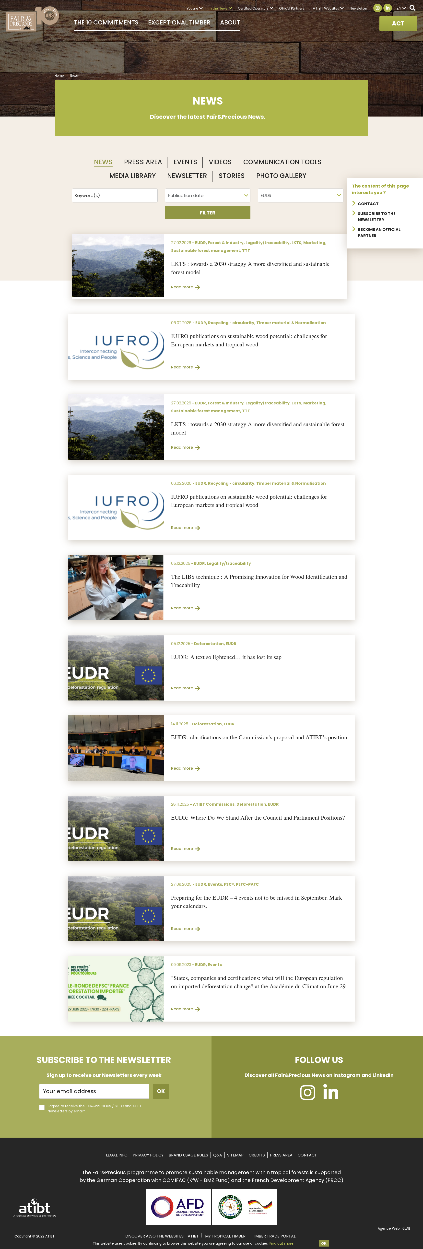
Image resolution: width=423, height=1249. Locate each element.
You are (192, 8)
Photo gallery (281, 175)
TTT (246, 250)
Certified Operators (253, 8)
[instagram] (307, 1097)
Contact (368, 204)
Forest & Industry (226, 243)
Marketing (314, 243)
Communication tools (282, 162)
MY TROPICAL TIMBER (225, 1236)
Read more (182, 287)
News (103, 162)
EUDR (200, 243)
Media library (132, 175)
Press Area (143, 162)
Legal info (117, 1155)
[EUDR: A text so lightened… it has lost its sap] (116, 668)
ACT (398, 23)
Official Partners (291, 8)
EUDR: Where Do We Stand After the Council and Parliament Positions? (258, 817)
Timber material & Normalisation (291, 323)
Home (59, 75)
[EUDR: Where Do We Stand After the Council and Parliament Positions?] (116, 828)
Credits (257, 1155)
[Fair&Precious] (32, 19)
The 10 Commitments (106, 22)
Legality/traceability (268, 243)
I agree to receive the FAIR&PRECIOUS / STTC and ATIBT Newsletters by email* (95, 1109)
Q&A (217, 1155)
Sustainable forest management (205, 250)
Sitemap (235, 1155)
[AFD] (178, 1223)
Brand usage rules (188, 1155)
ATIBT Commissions (214, 804)
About (230, 22)
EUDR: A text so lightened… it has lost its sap (226, 657)
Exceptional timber (179, 22)
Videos (220, 162)
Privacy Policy (148, 1155)
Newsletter (358, 8)
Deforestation (209, 644)
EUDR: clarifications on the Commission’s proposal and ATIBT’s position (259, 737)
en (399, 8)
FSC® (229, 884)
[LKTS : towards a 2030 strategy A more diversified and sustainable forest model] (118, 265)
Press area (281, 1155)
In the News (218, 8)
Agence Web (389, 1228)
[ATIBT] (35, 1216)
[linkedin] (331, 1097)
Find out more (282, 1243)
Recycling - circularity (231, 323)
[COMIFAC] (244, 1223)
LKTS (296, 243)
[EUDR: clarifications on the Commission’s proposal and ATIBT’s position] (116, 748)
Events (185, 162)
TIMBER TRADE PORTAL (273, 1236)
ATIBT (193, 1236)
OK (324, 1243)
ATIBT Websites (326, 8)
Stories (232, 175)
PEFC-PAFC (247, 884)
